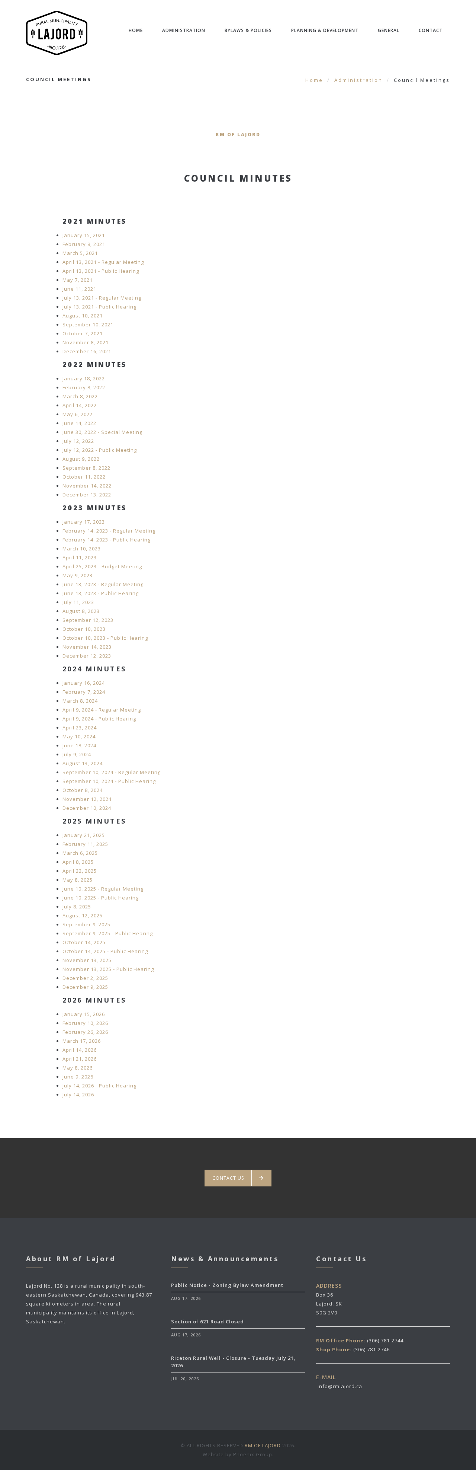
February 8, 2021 (83, 244)
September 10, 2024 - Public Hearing (109, 781)
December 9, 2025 (85, 987)
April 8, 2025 (78, 862)
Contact (431, 30)
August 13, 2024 (82, 763)
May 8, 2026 (77, 1067)
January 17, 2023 (83, 521)
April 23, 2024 (79, 727)
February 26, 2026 (85, 1032)
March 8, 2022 (80, 396)
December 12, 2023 (86, 655)
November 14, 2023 (87, 646)
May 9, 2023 (77, 575)
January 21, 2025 (83, 835)
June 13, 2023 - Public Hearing (100, 593)
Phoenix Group (252, 1454)
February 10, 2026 (85, 1023)
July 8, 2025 (76, 906)
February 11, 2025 (85, 844)
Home (136, 30)
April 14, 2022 (79, 405)
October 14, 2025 (84, 942)
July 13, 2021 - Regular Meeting (101, 297)
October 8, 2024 (82, 790)
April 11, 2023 (79, 557)
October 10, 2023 (84, 629)
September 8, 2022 (86, 467)
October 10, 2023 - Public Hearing (105, 638)
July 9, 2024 (76, 754)
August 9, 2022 (81, 459)
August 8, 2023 (81, 611)
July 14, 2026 (78, 1094)
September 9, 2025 (86, 924)
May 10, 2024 (79, 736)
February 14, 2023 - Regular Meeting (108, 530)
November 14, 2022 (87, 485)
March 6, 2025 (80, 853)
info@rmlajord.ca (340, 1386)
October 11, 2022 (84, 476)
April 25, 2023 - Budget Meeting (102, 566)
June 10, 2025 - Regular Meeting (103, 888)
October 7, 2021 (82, 333)
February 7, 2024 (83, 691)
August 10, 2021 (82, 315)
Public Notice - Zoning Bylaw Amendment (227, 1285)
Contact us (228, 1178)
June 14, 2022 (79, 423)
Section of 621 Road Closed (207, 1321)
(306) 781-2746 (371, 1349)
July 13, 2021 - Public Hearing (99, 306)
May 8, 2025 (77, 879)
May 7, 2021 (77, 280)
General (388, 30)
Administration (183, 30)
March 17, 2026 (81, 1041)
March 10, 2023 (81, 548)
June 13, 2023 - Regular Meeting (103, 584)
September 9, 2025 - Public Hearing (107, 933)
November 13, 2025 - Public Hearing (108, 969)
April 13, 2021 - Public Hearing (100, 271)
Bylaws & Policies (248, 30)
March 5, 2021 (80, 253)
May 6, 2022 (77, 414)
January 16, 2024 (83, 683)
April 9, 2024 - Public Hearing (99, 718)
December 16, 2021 (86, 351)
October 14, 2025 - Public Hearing (105, 951)
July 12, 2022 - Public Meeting (99, 450)
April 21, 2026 (79, 1058)
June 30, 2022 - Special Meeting (102, 432)
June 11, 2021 (79, 288)
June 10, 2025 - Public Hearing (100, 897)
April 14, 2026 (79, 1049)
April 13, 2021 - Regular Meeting (103, 262)
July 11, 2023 (78, 602)
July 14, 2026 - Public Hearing (99, 1085)
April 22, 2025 (79, 870)
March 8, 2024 (80, 700)
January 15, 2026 (83, 1014)
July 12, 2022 (78, 441)
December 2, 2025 (85, 978)
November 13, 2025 (87, 960)
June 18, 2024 (79, 745)
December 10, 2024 (86, 808)
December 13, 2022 (86, 494)
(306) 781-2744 (385, 1340)
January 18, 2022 (83, 378)
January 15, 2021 (83, 235)
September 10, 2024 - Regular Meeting (111, 772)
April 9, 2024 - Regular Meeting (101, 709)
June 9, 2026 (77, 1076)
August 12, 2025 (82, 915)
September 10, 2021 (87, 324)
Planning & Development (324, 30)
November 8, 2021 (85, 342)
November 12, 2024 (87, 799)
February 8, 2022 (83, 387)
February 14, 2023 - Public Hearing (106, 539)
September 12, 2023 (87, 620)
